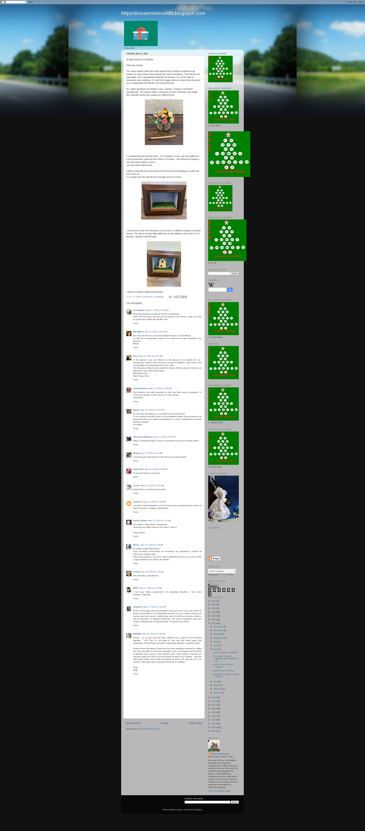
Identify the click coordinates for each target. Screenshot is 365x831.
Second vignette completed (225, 652)
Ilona (135, 356)
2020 (213, 623)
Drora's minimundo (220, 754)
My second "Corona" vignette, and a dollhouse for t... (225, 658)
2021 (213, 620)
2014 (213, 716)
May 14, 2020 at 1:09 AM (164, 437)
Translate (229, 575)
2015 (213, 712)
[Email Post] (170, 297)
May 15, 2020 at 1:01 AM (152, 485)
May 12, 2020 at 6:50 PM (157, 310)
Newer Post (133, 723)
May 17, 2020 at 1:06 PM (154, 607)
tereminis (137, 502)
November (219, 630)
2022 (213, 616)
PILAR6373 (138, 332)
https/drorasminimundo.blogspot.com (163, 13)
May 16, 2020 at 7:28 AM (152, 572)
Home (164, 723)
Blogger (198, 810)
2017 (213, 705)
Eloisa (136, 545)
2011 (213, 727)
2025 (213, 605)
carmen (136, 485)
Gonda (136, 572)
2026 (213, 601)
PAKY (135, 588)
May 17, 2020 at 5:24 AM (150, 588)
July (216, 642)
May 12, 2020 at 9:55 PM (156, 332)
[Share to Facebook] (183, 296)
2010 (213, 731)
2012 (213, 724)
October (217, 634)
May (216, 649)
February (218, 689)
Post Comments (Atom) (149, 729)
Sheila (136, 453)
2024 (213, 608)
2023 (213, 612)
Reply (135, 323)
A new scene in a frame (223, 671)
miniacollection (140, 388)
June (216, 645)
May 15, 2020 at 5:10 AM (159, 521)
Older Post (195, 723)
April (216, 681)
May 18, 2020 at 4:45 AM (153, 634)
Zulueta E (137, 607)
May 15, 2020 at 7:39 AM (152, 545)
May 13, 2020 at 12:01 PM (152, 410)
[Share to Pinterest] (185, 296)
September (219, 638)
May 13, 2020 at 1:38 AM (160, 388)
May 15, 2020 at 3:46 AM (154, 502)
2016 (213, 708)
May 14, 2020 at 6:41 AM (151, 453)
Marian (136, 410)
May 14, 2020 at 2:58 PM (156, 469)
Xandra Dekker (140, 521)
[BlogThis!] (177, 296)
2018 (213, 701)
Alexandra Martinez (142, 437)
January (217, 693)
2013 (213, 720)
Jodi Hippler (139, 310)
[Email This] (175, 296)
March (217, 685)
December (219, 627)
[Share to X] (180, 296)
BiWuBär (137, 634)
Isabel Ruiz (138, 469)
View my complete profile (219, 791)
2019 (213, 697)
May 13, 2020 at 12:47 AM (151, 356)
